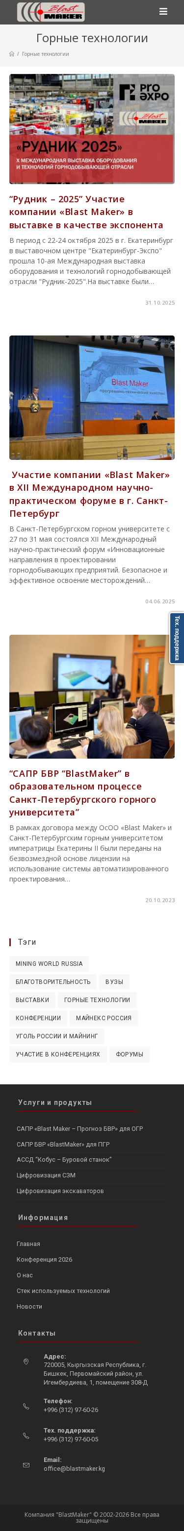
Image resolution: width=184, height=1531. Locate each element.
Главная (28, 1243)
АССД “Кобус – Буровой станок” (64, 1159)
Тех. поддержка (177, 638)
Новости (29, 1306)
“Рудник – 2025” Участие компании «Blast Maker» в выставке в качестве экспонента (86, 212)
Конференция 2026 (44, 1259)
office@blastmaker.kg (74, 1468)
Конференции (38, 1018)
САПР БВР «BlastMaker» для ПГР (63, 1144)
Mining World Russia (49, 963)
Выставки (32, 1000)
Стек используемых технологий (63, 1290)
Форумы (129, 1054)
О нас (25, 1275)
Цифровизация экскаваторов (60, 1191)
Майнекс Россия (104, 1018)
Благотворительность (53, 982)
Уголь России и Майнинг (57, 1036)
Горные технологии (97, 1000)
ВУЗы (114, 982)
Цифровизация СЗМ (46, 1175)
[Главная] (11, 53)
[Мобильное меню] (163, 12)
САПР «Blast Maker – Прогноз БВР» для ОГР (80, 1128)
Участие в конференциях (58, 1054)
